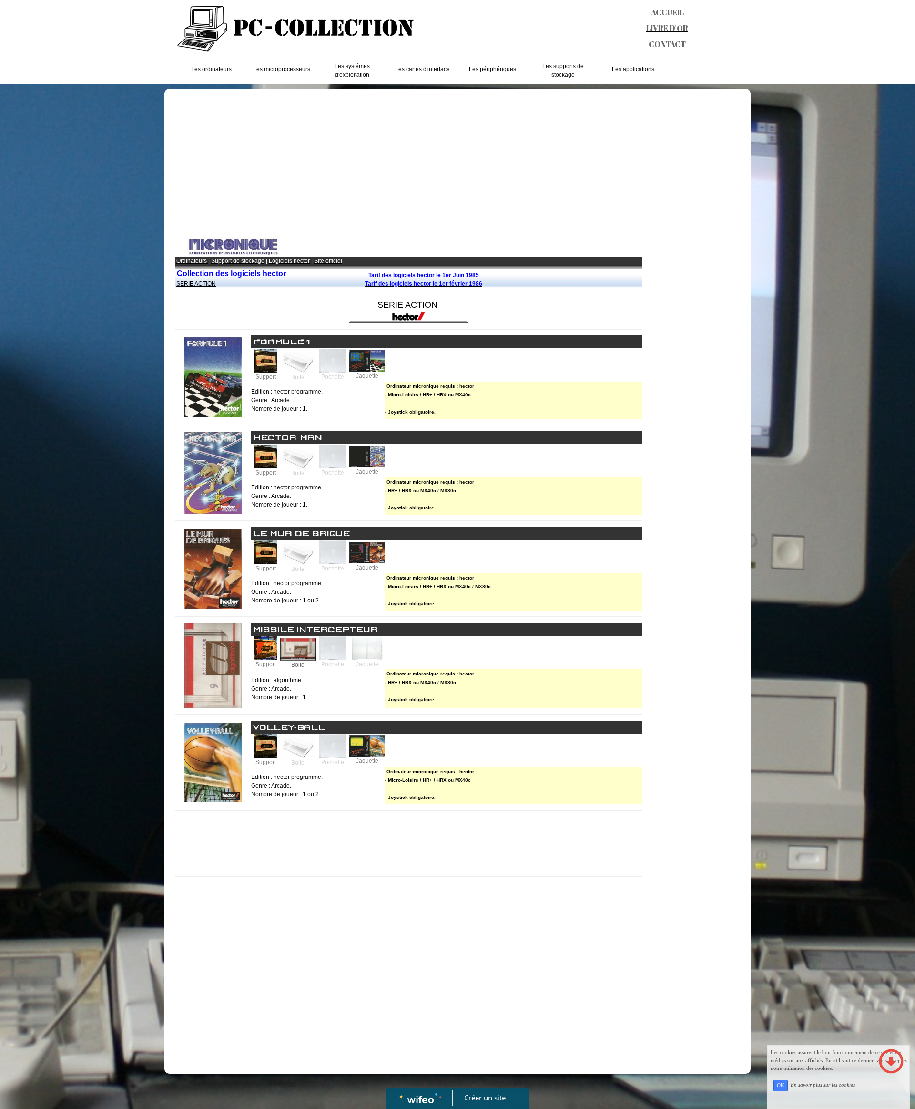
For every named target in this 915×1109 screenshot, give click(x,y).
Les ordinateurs (211, 69)
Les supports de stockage (563, 70)
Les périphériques (492, 69)
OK (780, 1085)
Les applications (633, 69)
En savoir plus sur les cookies (823, 1085)
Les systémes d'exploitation (352, 70)
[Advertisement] (408, 165)
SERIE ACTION (196, 283)
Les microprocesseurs (281, 69)
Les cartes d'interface (422, 69)
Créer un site (485, 1097)
